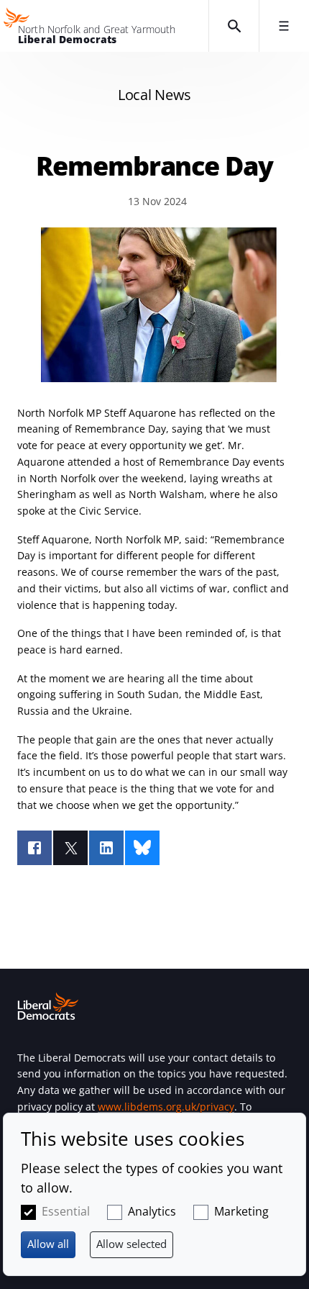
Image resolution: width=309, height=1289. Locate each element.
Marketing (241, 1211)
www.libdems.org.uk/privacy (166, 1106)
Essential (66, 1211)
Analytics (152, 1211)
